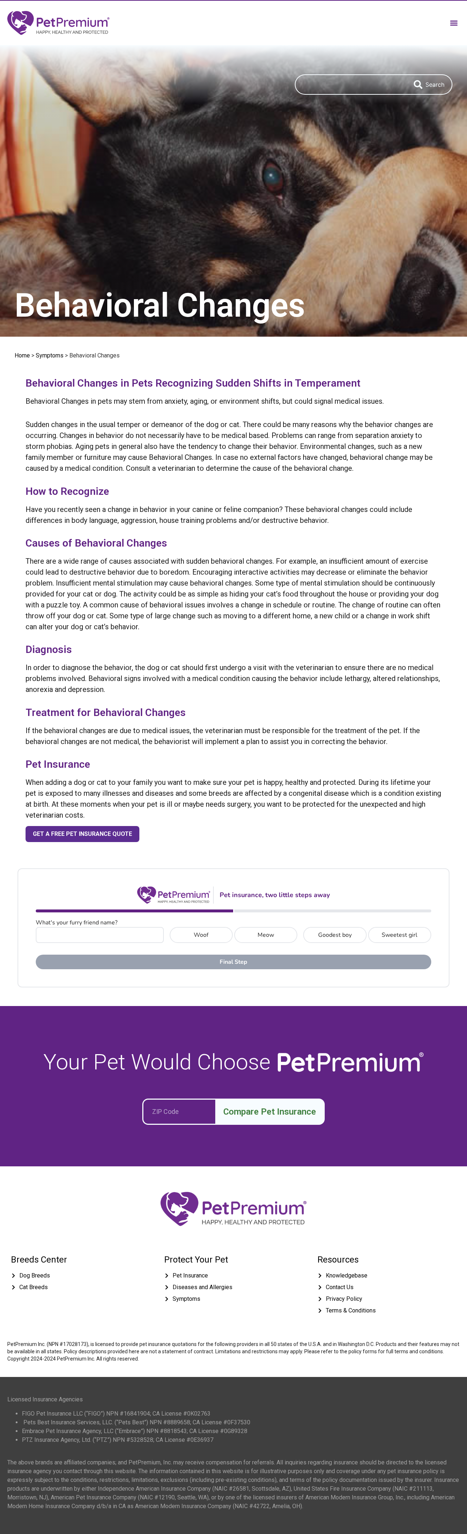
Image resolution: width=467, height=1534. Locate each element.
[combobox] (350, 84)
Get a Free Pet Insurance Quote (82, 833)
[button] (454, 23)
